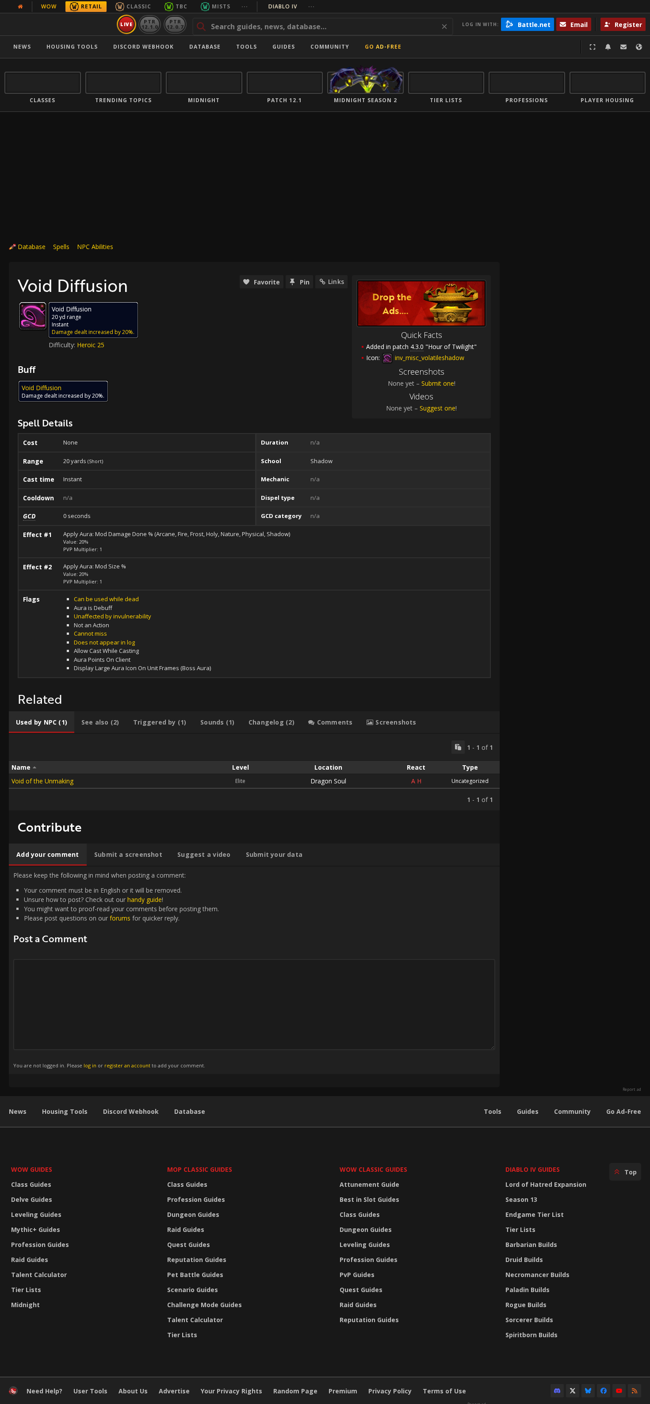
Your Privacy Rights (231, 1391)
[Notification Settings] (608, 47)
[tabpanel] (254, 772)
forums (120, 918)
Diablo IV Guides (532, 1169)
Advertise (174, 1391)
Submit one (437, 383)
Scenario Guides (192, 1289)
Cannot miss (90, 633)
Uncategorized (470, 781)
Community (329, 46)
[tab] (41, 722)
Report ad (632, 1089)
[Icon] (32, 316)
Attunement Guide (369, 1184)
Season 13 (521, 1199)
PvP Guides (357, 1274)
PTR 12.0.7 (175, 24)
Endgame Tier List (534, 1214)
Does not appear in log (104, 642)
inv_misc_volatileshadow (428, 357)
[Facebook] (603, 1390)
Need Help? (44, 1391)
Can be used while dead (106, 599)
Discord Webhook (143, 46)
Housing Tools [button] (72, 46)
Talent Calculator (39, 1274)
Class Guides (31, 1184)
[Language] (639, 47)
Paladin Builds (527, 1289)
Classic (138, 6)
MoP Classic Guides (199, 1169)
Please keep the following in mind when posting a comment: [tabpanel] (116, 970)
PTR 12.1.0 (149, 24)
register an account (127, 1065)
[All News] (20, 6)
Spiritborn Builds (531, 1335)
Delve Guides (31, 1199)
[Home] (59, 24)
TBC (181, 6)
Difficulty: (63, 345)
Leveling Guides (36, 1214)
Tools (492, 1111)
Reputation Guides (196, 1259)
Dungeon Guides (193, 1214)
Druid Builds (524, 1259)
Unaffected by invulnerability (112, 616)
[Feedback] (623, 47)
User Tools (90, 1391)
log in (90, 1065)
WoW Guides (31, 1169)
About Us (133, 1391)
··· (244, 6)
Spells (61, 246)
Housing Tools (65, 1111)
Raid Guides (29, 1259)
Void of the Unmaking (42, 781)
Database (205, 46)
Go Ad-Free (383, 46)
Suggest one (437, 408)
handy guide (144, 899)
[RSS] (634, 1390)
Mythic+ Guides (35, 1229)
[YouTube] (619, 1390)
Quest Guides (188, 1244)
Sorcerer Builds (529, 1320)
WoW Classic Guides (373, 1169)
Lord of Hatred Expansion (545, 1184)
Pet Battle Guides (195, 1274)
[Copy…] (458, 747)
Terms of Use (444, 1391)
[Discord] (557, 1390)
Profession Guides (40, 1244)
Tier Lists (26, 1289)
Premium (343, 1391)
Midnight (25, 1304)
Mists (221, 6)
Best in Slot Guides (369, 1199)
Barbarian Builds (531, 1244)
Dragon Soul (328, 781)
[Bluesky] (588, 1390)
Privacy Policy (390, 1391)
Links (336, 281)
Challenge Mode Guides (204, 1304)
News (22, 46)
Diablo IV (291, 6)
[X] (572, 1390)
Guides (283, 46)
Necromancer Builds (537, 1274)
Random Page (295, 1391)
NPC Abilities (95, 246)
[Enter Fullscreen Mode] (592, 47)
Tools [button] (246, 46)
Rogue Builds (526, 1304)
